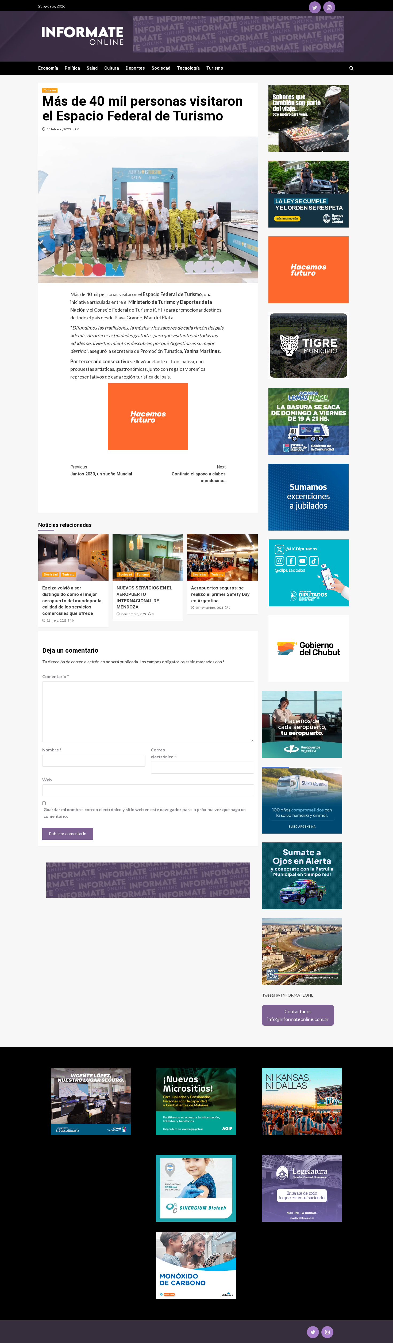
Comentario (55, 676)
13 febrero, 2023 (59, 129)
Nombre (51, 749)
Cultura (111, 68)
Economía (48, 68)
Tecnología (188, 68)
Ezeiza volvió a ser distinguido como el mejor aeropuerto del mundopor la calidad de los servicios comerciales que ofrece (71, 600)
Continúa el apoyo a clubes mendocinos (199, 473)
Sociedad (161, 68)
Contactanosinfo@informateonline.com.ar (298, 1015)
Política (72, 68)
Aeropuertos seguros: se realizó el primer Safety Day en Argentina (220, 594)
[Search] (351, 68)
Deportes (135, 68)
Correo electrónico (163, 753)
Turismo (214, 68)
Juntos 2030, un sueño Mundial (101, 470)
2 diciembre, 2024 (133, 614)
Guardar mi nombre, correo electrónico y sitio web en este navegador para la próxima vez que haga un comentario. (145, 813)
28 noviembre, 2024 (209, 608)
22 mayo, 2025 (56, 620)
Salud (92, 68)
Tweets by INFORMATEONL (287, 995)
